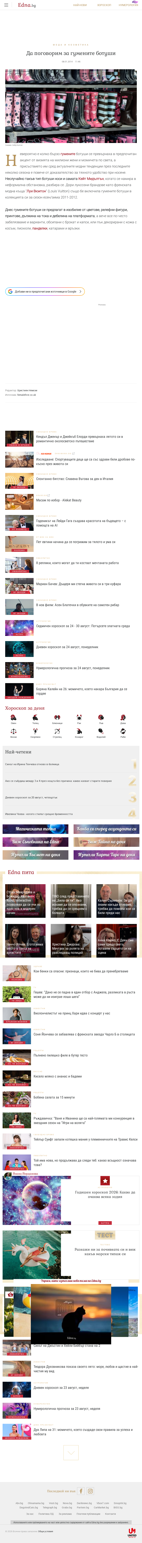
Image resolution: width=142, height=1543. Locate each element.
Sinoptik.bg (120, 1503)
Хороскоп (104, 5)
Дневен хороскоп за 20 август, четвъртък (31, 797)
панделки (39, 228)
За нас (30, 1513)
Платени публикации (88, 1513)
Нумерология (128, 5)
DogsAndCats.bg (29, 1507)
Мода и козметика (71, 44)
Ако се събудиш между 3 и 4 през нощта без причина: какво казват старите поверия (58, 781)
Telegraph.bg (50, 1507)
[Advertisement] (55, 340)
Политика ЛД (46, 1513)
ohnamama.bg (63, 453)
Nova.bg (67, 1503)
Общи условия (45, 1531)
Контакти (110, 1513)
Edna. (27, 5)
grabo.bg (41, 495)
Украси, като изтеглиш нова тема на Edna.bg (71, 1281)
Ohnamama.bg (36, 1503)
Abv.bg (19, 1503)
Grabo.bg (67, 1507)
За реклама (65, 1513)
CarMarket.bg (101, 1507)
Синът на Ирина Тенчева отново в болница (32, 764)
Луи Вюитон (36, 191)
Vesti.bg (53, 1503)
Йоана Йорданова (25, 1174)
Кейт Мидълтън (91, 179)
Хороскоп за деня (25, 708)
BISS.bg (118, 1507)
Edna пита (21, 872)
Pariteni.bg (83, 1507)
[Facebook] (81, 1491)
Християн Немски (27, 390)
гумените (68, 154)
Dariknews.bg (84, 1503)
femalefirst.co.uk (26, 394)
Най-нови (80, 5)
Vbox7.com (103, 1503)
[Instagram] (90, 1491)
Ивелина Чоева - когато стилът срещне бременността (39, 814)
